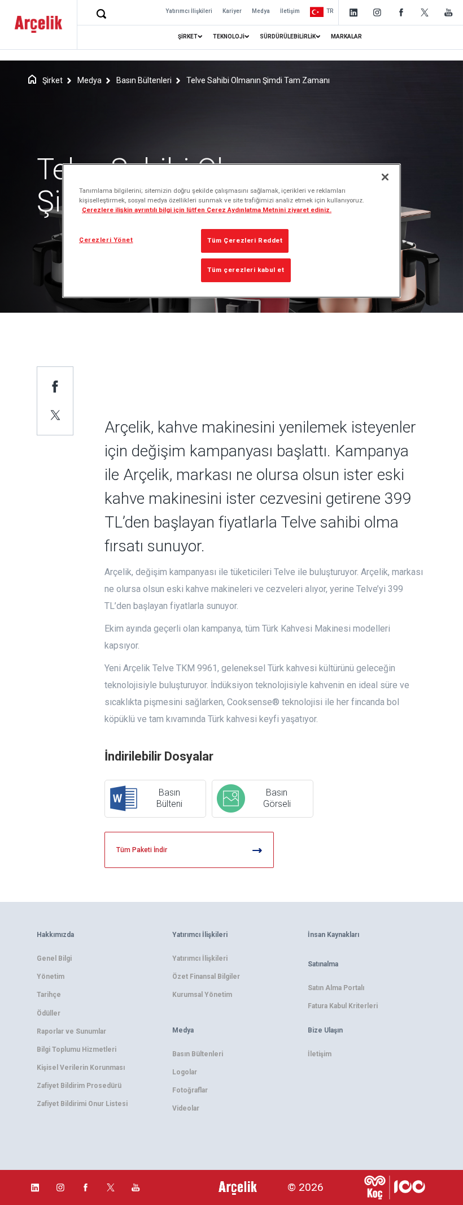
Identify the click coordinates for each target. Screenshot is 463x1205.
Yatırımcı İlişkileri (188, 11)
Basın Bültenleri (144, 80)
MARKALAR (346, 36)
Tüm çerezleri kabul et (246, 270)
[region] (231, 230)
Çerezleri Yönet (106, 240)
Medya (261, 11)
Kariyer (232, 11)
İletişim (290, 11)
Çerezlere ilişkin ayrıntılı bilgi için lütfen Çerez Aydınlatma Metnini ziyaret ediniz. (206, 210)
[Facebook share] (55, 386)
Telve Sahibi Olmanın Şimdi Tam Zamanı (258, 80)
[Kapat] (385, 177)
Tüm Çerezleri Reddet (244, 240)
